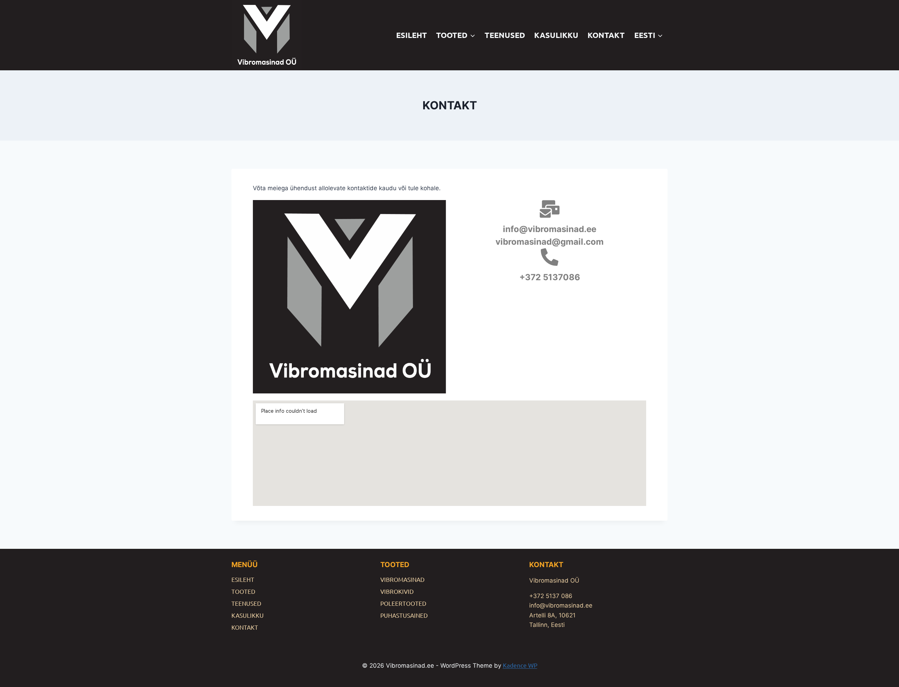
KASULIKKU (556, 35)
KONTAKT (606, 35)
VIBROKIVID (397, 591)
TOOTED (243, 591)
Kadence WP (520, 665)
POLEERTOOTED (403, 603)
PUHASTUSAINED (404, 615)
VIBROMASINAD (402, 579)
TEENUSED (505, 35)
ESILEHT (411, 35)
